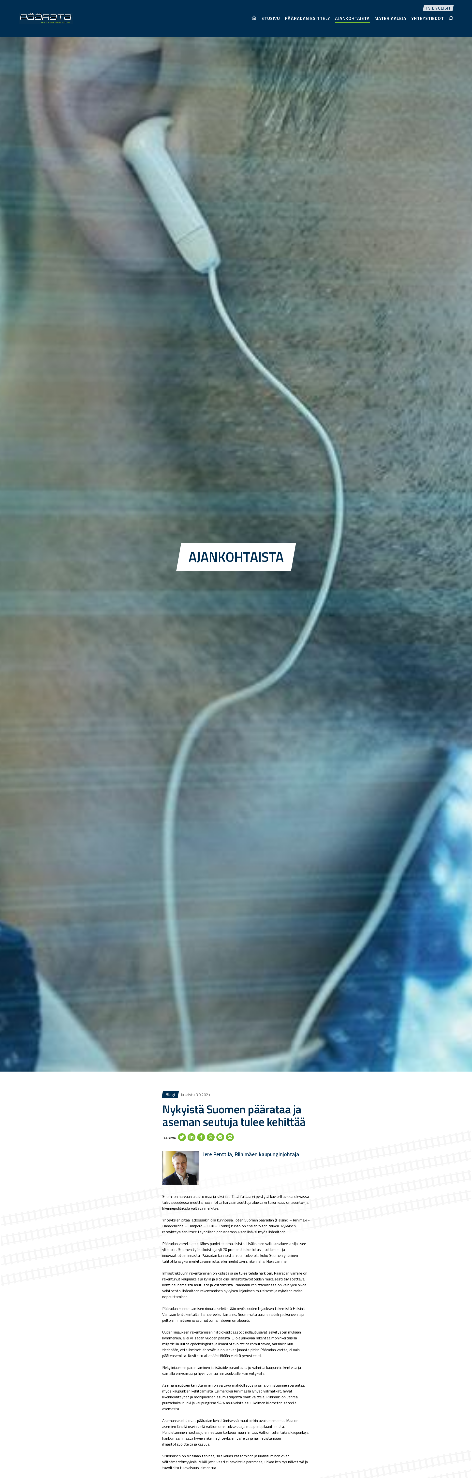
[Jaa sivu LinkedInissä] (191, 1137)
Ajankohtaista (352, 18)
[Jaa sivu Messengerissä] (220, 1137)
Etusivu (271, 18)
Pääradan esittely (307, 18)
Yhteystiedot (427, 18)
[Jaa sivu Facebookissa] (201, 1137)
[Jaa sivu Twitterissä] (182, 1137)
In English (438, 8)
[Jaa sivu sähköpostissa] (230, 1137)
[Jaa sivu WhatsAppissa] (211, 1137)
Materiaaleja (390, 18)
